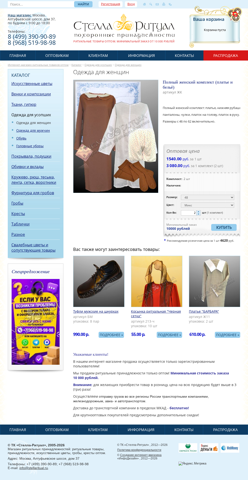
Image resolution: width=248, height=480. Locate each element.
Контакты (184, 55)
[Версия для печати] (163, 4)
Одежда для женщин (128, 65)
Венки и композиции (31, 94)
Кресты (18, 213)
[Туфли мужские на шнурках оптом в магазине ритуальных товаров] (98, 281)
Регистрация (110, 4)
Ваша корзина (208, 19)
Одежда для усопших (98, 65)
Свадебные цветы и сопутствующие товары (33, 247)
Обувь (21, 138)
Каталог (76, 65)
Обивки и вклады (27, 166)
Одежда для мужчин (33, 130)
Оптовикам (57, 55)
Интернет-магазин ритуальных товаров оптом (38, 65)
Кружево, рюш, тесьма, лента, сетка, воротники (33, 179)
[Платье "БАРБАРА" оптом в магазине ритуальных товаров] (214, 281)
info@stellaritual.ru (33, 468)
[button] (198, 211)
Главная (17, 55)
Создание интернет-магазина (141, 455)
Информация (141, 55)
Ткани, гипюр (23, 104)
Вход (131, 4)
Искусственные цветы (31, 83)
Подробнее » (111, 335)
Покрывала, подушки (31, 156)
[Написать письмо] (157, 4)
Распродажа (225, 55)
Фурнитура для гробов (32, 192)
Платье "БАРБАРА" (204, 311)
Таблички (20, 224)
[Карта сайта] (170, 4)
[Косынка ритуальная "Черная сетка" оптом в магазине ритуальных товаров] (156, 281)
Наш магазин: (19, 15)
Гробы (17, 203)
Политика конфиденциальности (139, 450)
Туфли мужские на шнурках (95, 311)
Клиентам (98, 55)
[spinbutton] (191, 212)
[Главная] (144, 4)
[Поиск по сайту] (150, 4)
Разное (18, 234)
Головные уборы (30, 146)
